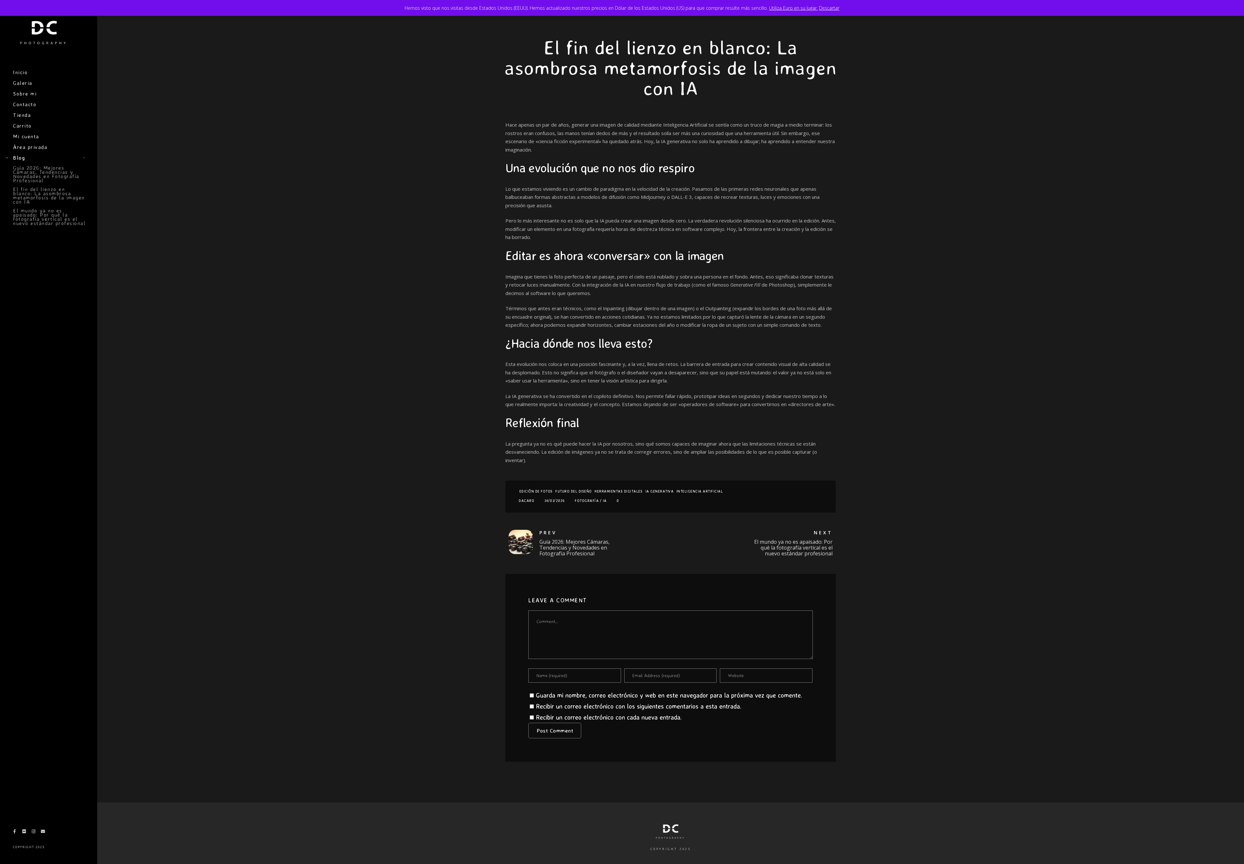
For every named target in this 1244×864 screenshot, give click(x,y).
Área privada (30, 147)
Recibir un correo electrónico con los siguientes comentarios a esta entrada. (638, 706)
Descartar (829, 8)
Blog (19, 157)
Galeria (22, 83)
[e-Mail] (43, 832)
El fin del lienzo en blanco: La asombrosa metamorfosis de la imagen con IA (49, 195)
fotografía (587, 500)
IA (605, 500)
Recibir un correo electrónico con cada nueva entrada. (609, 717)
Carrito (22, 125)
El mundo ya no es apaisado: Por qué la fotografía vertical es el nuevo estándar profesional (49, 216)
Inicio (20, 72)
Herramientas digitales (618, 491)
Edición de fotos (536, 491)
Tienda (22, 115)
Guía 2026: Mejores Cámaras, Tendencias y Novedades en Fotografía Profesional (46, 174)
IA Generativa (659, 491)
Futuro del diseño (573, 491)
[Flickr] (24, 832)
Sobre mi (25, 93)
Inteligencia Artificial (699, 491)
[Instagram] (33, 832)
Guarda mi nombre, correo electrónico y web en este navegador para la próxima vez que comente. (669, 695)
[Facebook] (14, 832)
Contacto (24, 104)
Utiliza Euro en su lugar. (793, 8)
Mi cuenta (26, 136)
